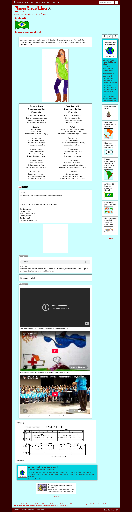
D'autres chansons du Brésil (28, 31)
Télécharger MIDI (27, 277)
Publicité (31, 509)
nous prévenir (29, 329)
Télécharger (23, 266)
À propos (16, 509)
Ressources (40, 509)
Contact (24, 509)
